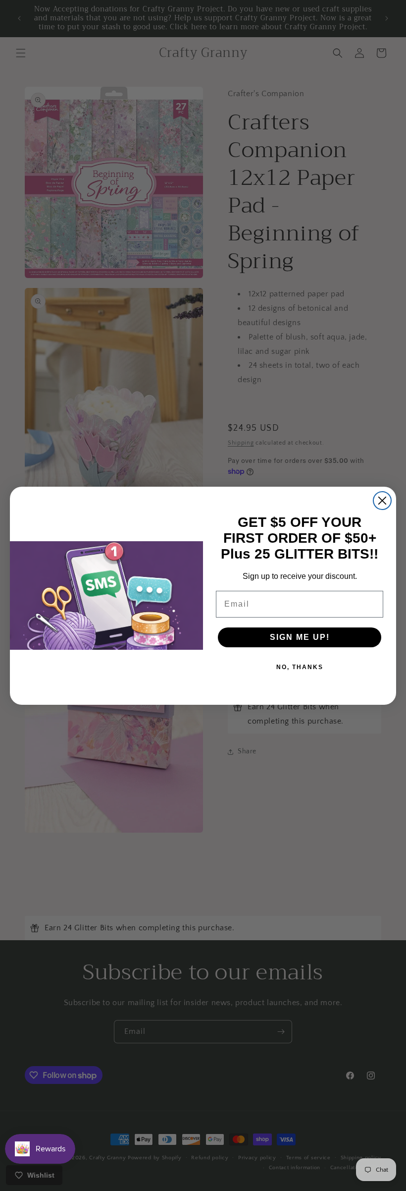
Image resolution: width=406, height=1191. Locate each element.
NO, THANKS (299, 667)
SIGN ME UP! (300, 637)
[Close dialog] (382, 501)
